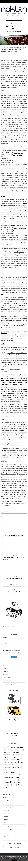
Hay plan (6, 794)
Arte (2, 90)
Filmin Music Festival (19, 424)
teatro (14, 784)
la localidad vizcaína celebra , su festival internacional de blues (14, 391)
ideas (5, 769)
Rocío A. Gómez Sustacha (15, 31)
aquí (10, 245)
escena (5, 668)
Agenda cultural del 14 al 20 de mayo (14, 557)
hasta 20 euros (17, 767)
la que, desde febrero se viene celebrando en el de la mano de (14, 354)
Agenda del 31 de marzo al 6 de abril (14, 536)
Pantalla (3, 419)
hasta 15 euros (7, 767)
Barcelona (10, 77)
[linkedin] (15, 15)
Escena (3, 196)
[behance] (20, 15)
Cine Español (7, 752)
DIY (14, 754)
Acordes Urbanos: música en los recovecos (14, 585)
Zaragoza (3, 498)
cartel (19, 426)
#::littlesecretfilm (11, 452)
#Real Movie (21, 452)
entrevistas (15, 757)
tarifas (10, 193)
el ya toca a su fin (16, 404)
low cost (6, 774)
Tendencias (4, 461)
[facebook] (10, 15)
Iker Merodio (7, 501)
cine (22, 749)
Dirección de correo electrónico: (11, 650)
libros (5, 671)
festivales (6, 762)
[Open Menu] (2, 1)
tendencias (7, 684)
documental (20, 754)
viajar (22, 784)
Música (3, 344)
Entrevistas (7, 800)
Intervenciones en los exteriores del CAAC (14, 181)
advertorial (6, 747)
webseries (6, 787)
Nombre (5, 637)
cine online (22, 72)
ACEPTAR (14, 860)
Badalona (7, 492)
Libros (2, 274)
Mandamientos (9, 807)
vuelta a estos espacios (21, 211)
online (17, 777)
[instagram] (18, 15)
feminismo (6, 759)
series (5, 784)
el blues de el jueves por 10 (14, 382)
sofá (9, 784)
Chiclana (13, 494)
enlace (25, 141)
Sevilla (7, 68)
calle (5, 749)
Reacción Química (22, 250)
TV (18, 784)
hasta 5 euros (7, 764)
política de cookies (4, 858)
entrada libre (7, 757)
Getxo (2, 68)
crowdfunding (7, 754)
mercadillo (18, 774)
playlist (5, 779)
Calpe (18, 474)
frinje (16, 762)
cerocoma (10, 749)
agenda (11, 23)
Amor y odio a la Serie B (14, 591)
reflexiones (7, 681)
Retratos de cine (15, 782)
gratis (21, 762)
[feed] (7, 15)
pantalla (6, 677)
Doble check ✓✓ (9, 797)
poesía (21, 779)
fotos (11, 762)
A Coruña (10, 79)
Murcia (23, 474)
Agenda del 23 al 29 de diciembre (14, 578)
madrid (11, 774)
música (5, 674)
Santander (12, 85)
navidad (6, 777)
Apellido (5, 644)
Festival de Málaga (16, 759)
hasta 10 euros (16, 764)
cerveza (17, 749)
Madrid (25, 66)
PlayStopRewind (13, 779)
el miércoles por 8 (14, 380)
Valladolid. (8, 75)
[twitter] (12, 15)
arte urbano (20, 747)
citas (13, 752)
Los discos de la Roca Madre (11, 772)
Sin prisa (6, 810)
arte (4, 665)
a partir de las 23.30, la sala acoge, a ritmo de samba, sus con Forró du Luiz (14, 362)
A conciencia (8, 804)
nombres (11, 777)
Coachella (9, 439)
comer (18, 752)
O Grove (13, 474)
